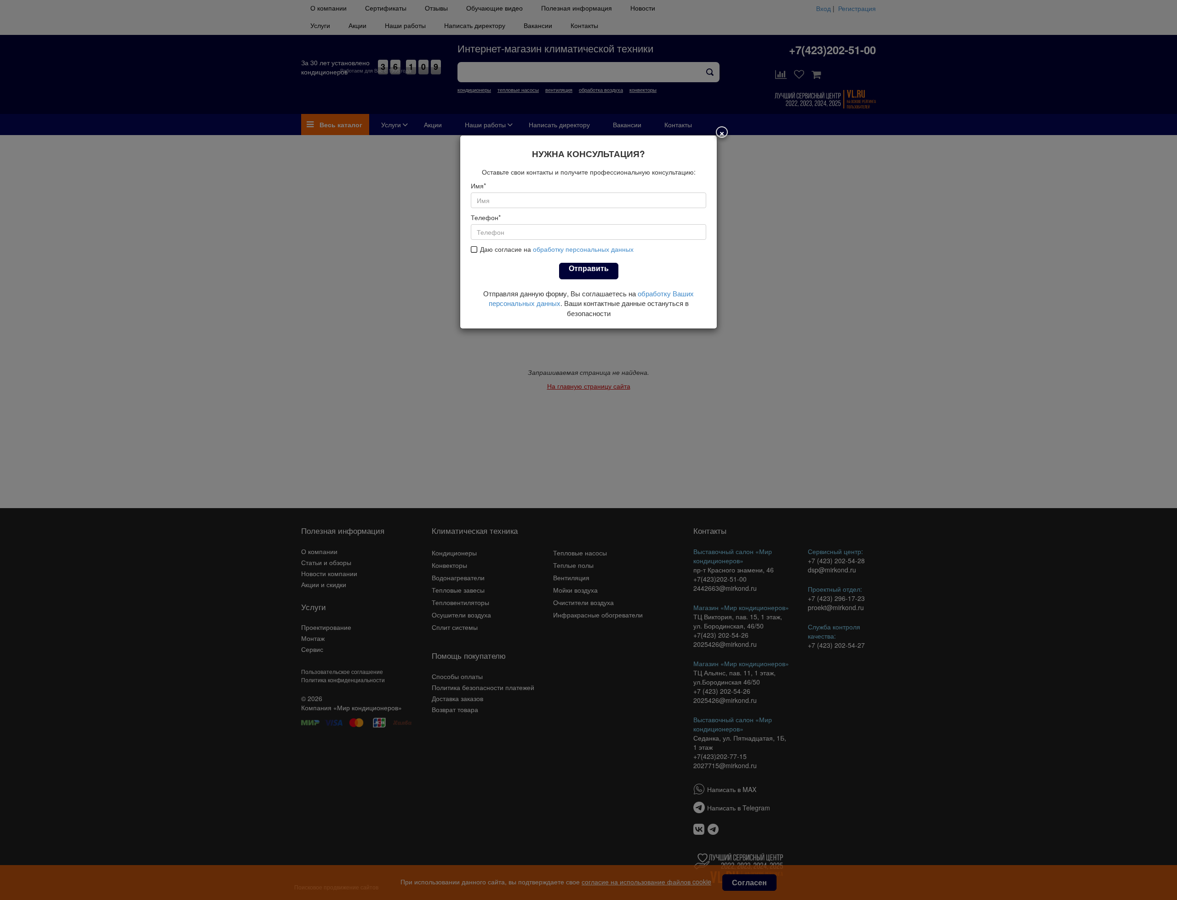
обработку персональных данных (583, 249)
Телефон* (486, 217)
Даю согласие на (557, 249)
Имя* (478, 185)
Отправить (589, 268)
